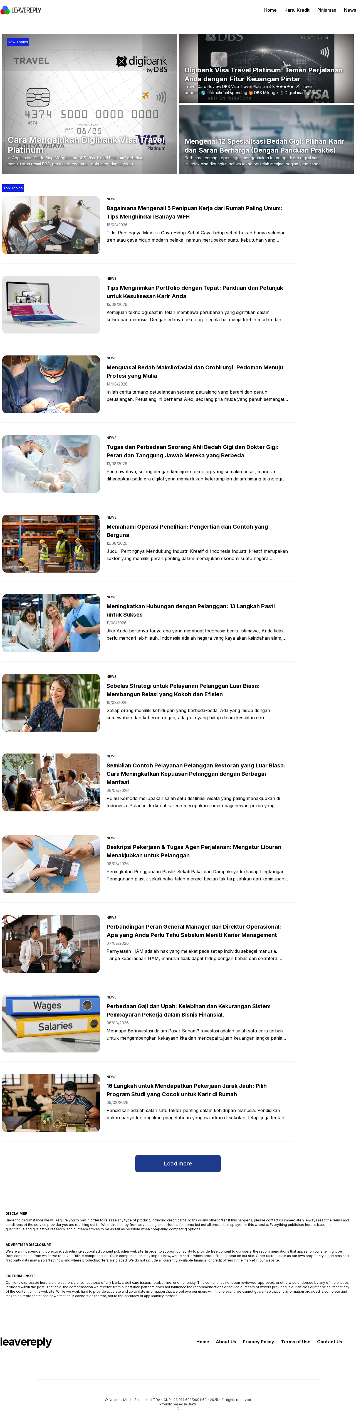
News (350, 10)
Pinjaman (326, 10)
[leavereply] (21, 10)
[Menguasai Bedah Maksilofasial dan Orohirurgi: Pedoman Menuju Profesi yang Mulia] (51, 384)
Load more (178, 1163)
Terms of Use (295, 1341)
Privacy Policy (258, 1341)
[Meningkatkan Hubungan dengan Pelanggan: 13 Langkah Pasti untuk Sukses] (51, 623)
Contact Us (329, 1341)
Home (270, 10)
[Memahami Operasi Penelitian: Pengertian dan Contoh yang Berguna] (51, 544)
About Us (226, 1341)
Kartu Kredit (297, 10)
